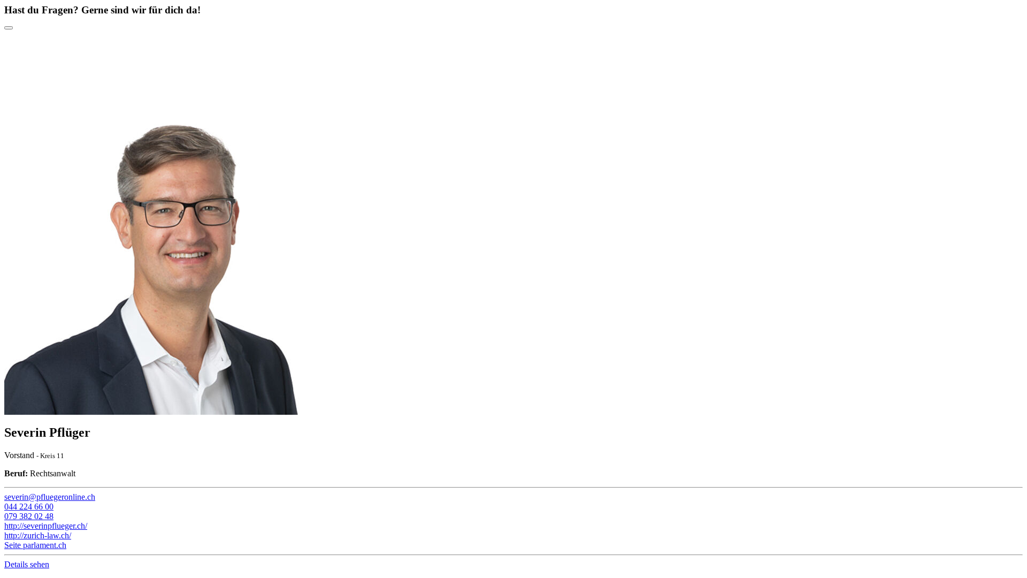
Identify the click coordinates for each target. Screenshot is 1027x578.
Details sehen (26, 564)
